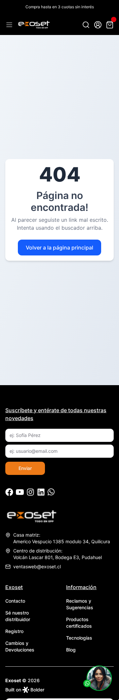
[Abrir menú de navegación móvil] (9, 25)
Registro (14, 631)
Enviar (25, 468)
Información (81, 587)
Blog (71, 649)
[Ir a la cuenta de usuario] (98, 25)
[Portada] (33, 24)
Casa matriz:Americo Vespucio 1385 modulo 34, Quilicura (61, 538)
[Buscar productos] (86, 25)
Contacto (15, 601)
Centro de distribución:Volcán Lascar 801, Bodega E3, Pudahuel (57, 554)
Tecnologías (79, 638)
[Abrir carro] (110, 25)
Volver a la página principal (59, 247)
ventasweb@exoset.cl (37, 566)
